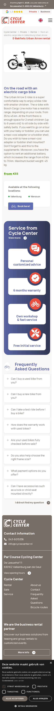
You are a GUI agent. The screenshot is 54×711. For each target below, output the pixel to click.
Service (8, 594)
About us (36, 585)
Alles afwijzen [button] (40, 698)
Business (45, 11)
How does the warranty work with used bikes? (28, 426)
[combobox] (41, 20)
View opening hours (14, 572)
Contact (35, 589)
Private (33, 11)
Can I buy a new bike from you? (26, 395)
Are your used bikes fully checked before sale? (25, 441)
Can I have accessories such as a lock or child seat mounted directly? (28, 489)
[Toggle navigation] (49, 20)
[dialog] (27, 685)
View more (14, 237)
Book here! (24, 206)
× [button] (51, 663)
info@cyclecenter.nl (20, 544)
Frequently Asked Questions (37, 598)
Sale (6, 589)
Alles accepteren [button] (15, 698)
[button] (27, 706)
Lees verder (19, 680)
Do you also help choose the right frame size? (28, 457)
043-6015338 (16, 539)
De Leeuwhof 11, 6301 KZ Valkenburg (26, 6)
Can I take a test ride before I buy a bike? (28, 411)
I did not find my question (29, 502)
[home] (16, 523)
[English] (40, 20)
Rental (8, 585)
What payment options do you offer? (28, 472)
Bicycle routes (39, 607)
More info (23, 652)
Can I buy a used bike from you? (26, 380)
